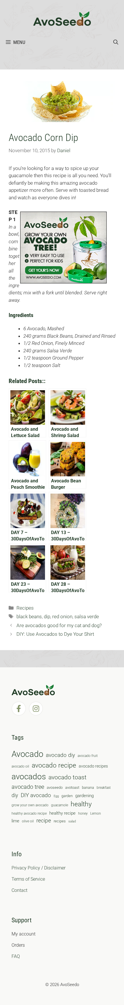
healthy (81, 804)
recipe (43, 820)
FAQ (16, 956)
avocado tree (28, 787)
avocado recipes (93, 766)
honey (83, 813)
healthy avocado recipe (29, 813)
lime (15, 821)
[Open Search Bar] (116, 42)
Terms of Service (28, 879)
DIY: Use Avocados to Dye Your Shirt (55, 634)
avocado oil (20, 766)
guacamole (59, 805)
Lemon (95, 813)
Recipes (25, 608)
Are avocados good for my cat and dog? (59, 625)
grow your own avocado (30, 805)
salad (72, 821)
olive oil (28, 821)
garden (67, 796)
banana (88, 787)
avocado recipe (54, 765)
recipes (60, 821)
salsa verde (86, 616)
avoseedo (55, 787)
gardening (84, 795)
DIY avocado (36, 795)
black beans (29, 616)
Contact (19, 890)
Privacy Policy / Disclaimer (38, 868)
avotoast (72, 787)
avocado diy (60, 755)
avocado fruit (88, 756)
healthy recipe (62, 813)
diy (15, 795)
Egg (56, 796)
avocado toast (67, 777)
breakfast (104, 788)
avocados (29, 776)
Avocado (27, 754)
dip (47, 616)
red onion (62, 616)
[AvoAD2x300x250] (63, 282)
